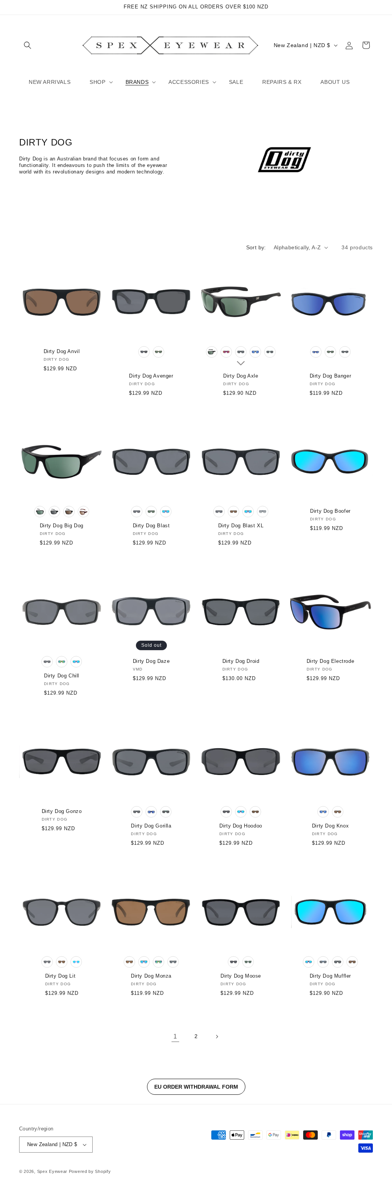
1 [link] (175, 1036)
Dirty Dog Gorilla (151, 826)
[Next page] (216, 1036)
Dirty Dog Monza (151, 976)
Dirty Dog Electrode (330, 661)
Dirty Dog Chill (61, 676)
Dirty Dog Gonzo (62, 811)
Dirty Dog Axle (240, 376)
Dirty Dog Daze (151, 661)
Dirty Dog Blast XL (241, 525)
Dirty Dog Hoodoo (240, 826)
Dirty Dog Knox (330, 826)
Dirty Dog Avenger (151, 376)
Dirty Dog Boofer (330, 511)
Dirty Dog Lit (60, 976)
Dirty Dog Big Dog (61, 525)
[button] (27, 45)
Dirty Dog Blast (151, 525)
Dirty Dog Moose (240, 976)
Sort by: (256, 247)
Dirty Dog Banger (330, 376)
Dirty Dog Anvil (62, 351)
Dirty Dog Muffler (330, 976)
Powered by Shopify (90, 1171)
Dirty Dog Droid (241, 661)
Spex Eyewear (52, 1171)
